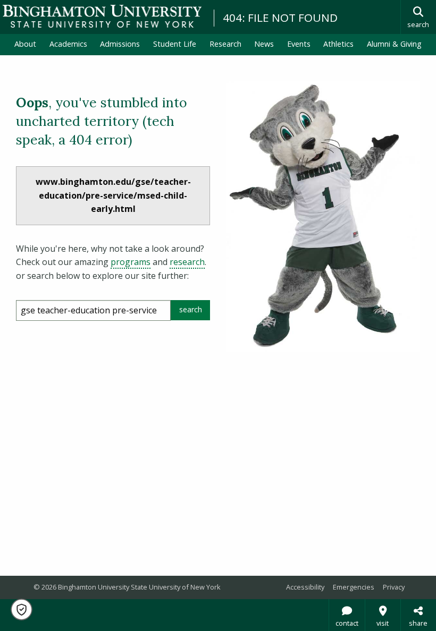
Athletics (338, 44)
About (25, 44)
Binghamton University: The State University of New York (102, 16)
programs (130, 262)
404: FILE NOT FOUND (280, 17)
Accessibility (305, 587)
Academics (68, 44)
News (264, 44)
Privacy (394, 587)
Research (225, 44)
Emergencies (353, 587)
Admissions (120, 44)
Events (299, 44)
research (187, 262)
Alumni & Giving (394, 44)
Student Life (174, 44)
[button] (21, 609)
